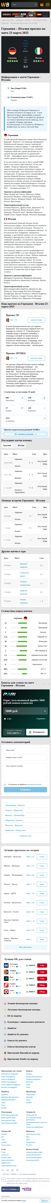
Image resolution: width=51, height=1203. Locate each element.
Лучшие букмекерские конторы (22, 1000)
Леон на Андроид (8, 1076)
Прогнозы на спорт (33, 1131)
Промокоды (30, 1092)
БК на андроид (14, 1013)
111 (19, 983)
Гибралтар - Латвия (13, 817)
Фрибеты (11, 1025)
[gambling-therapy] (27, 1186)
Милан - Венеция (12, 863)
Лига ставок (6, 1142)
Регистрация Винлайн (9, 1112)
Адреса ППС (6, 1160)
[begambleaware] (11, 1186)
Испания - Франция (14, 822)
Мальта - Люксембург (15, 812)
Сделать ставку (36, 317)
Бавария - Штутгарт (12, 854)
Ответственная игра (8, 1163)
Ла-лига (29, 1142)
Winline (13, 968)
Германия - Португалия (15, 827)
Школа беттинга (7, 1157)
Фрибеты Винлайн (8, 1097)
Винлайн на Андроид (9, 1071)
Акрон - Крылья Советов (11, 936)
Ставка (42, 854)
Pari (11, 974)
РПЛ (27, 1134)
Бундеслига (30, 1139)
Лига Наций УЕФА (25, 43)
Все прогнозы (25, 944)
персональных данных (34, 781)
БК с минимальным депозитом (33, 1116)
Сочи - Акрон (9, 927)
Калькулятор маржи (34, 1155)
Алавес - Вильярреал (13, 872)
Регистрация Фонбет (9, 1120)
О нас (3, 1149)
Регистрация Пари (8, 1115)
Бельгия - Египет (11, 909)
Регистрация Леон (8, 1117)
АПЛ (28, 1137)
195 (19, 990)
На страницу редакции (24, 431)
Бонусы (29, 1071)
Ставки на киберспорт (34, 1124)
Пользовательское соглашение (11, 1196)
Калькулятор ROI (32, 1157)
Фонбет (4, 1105)
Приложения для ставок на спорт (36, 1120)
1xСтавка (13, 961)
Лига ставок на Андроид (10, 1082)
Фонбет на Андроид (8, 1079)
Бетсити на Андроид (9, 1084)
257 (19, 970)
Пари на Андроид (8, 1074)
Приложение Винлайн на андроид (23, 1050)
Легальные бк (31, 1112)
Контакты (4, 1152)
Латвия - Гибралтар (13, 807)
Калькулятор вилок (33, 1152)
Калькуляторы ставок (34, 1149)
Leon (12, 987)
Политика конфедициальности (11, 1198)
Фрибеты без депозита (18, 1031)
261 (19, 977)
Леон (28, 1084)
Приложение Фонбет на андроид (22, 1056)
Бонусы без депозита (17, 1037)
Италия (20, 442)
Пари (28, 1082)
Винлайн (29, 1079)
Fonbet (12, 981)
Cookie (24, 1200)
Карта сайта (5, 1193)
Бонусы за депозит (33, 1076)
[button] (44, 681)
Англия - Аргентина (12, 900)
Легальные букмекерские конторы (23, 1007)
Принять (45, 1201)
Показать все (25, 833)
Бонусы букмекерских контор (21, 1044)
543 (19, 964)
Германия (7, 442)
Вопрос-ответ (6, 1155)
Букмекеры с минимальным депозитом (25, 1019)
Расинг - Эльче (10, 881)
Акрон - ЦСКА (10, 890)
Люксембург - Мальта (15, 802)
